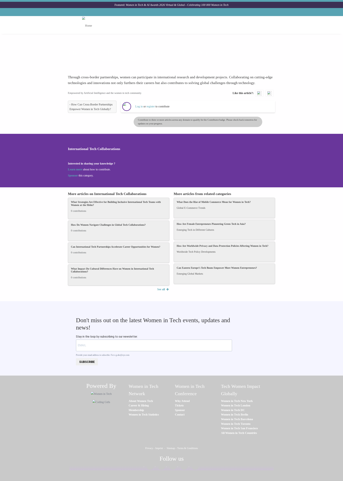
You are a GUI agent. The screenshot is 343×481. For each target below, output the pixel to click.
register (150, 106)
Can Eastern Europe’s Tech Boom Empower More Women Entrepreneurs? (217, 268)
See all (161, 289)
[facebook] (148, 467)
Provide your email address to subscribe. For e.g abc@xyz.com (102, 355)
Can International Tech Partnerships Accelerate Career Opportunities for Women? (115, 246)
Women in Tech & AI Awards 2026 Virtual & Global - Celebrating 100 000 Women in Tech (177, 4)
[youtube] (193, 467)
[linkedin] (160, 467)
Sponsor (73, 175)
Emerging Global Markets (190, 273)
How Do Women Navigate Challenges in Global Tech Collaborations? (108, 225)
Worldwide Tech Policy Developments (196, 251)
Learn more (75, 169)
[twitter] (182, 467)
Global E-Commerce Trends (191, 208)
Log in (139, 106)
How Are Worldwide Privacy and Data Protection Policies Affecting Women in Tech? (222, 246)
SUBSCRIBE (87, 362)
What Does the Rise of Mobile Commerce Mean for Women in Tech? (214, 202)
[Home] (88, 25)
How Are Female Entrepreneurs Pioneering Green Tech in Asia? (211, 224)
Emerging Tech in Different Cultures (195, 230)
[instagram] (171, 467)
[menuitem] (141, 400)
